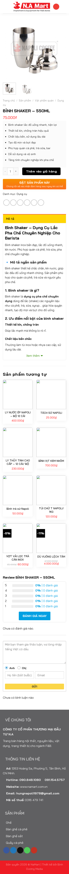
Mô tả (10, 219)
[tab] (34, 218)
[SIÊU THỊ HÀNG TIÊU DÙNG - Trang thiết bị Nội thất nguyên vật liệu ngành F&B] (31, 7)
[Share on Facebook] (13, 202)
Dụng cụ (22, 194)
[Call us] (27, 850)
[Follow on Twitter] (13, 850)
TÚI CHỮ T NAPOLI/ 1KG (51, 510)
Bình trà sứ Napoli (18, 508)
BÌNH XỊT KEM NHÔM (51, 461)
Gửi (34, 686)
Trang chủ (9, 100)
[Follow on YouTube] (34, 850)
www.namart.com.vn (34, 787)
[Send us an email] (20, 850)
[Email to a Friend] (27, 202)
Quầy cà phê (14, 843)
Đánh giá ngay (35, 616)
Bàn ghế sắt (14, 836)
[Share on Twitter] (20, 202)
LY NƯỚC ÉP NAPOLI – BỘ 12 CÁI (18, 414)
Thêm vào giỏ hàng (41, 171)
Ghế (8, 822)
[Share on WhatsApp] (6, 202)
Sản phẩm (25, 100)
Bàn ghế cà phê (16, 829)
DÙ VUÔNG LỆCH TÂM (51, 556)
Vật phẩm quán (44, 100)
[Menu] (5, 6)
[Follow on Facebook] (6, 850)
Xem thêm (33, 356)
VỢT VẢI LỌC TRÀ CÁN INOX (17, 557)
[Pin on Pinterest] (34, 202)
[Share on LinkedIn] (41, 202)
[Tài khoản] (56, 7)
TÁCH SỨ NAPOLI (51, 412)
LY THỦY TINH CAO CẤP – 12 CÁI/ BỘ (18, 462)
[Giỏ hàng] (64, 6)
